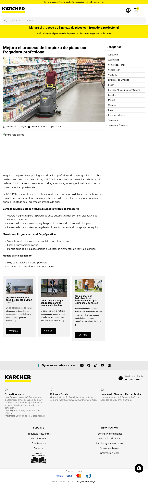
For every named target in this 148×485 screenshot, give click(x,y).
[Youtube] (102, 365)
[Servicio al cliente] (120, 378)
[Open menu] (144, 10)
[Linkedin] (109, 365)
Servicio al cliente (134, 376)
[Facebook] (88, 365)
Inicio (39, 33)
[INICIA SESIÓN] (128, 10)
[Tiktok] (95, 365)
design (91, 481)
